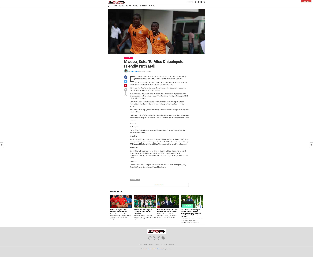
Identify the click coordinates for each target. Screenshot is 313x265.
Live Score (171, 244)
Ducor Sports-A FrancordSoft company (153, 249)
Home (115, 6)
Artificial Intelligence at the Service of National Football (118, 210)
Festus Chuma (134, 71)
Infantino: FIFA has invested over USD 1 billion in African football (167, 210)
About (145, 244)
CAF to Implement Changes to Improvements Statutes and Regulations (143, 211)
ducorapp (157, 244)
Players (121, 6)
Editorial (152, 6)
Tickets (135, 6)
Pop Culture (164, 244)
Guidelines (143, 6)
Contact (151, 244)
